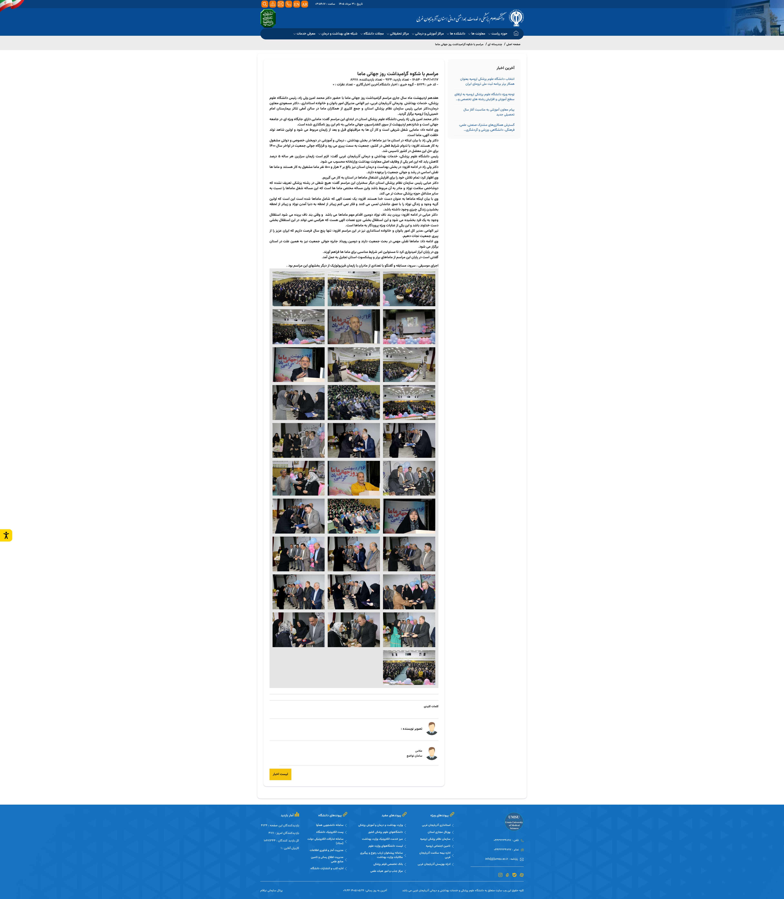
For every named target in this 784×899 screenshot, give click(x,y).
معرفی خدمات (306, 33)
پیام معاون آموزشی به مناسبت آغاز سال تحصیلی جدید (488, 112)
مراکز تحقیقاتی (399, 33)
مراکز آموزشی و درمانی (429, 33)
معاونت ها (478, 33)
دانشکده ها (457, 33)
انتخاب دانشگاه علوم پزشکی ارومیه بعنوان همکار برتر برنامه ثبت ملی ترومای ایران (487, 82)
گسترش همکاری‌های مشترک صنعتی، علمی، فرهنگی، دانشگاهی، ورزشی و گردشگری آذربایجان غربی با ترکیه (486, 128)
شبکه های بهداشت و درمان (339, 33)
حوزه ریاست (499, 33)
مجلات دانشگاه (374, 33)
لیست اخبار (280, 774)
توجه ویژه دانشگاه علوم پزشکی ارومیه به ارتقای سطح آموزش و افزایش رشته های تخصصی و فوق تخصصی (484, 97)
